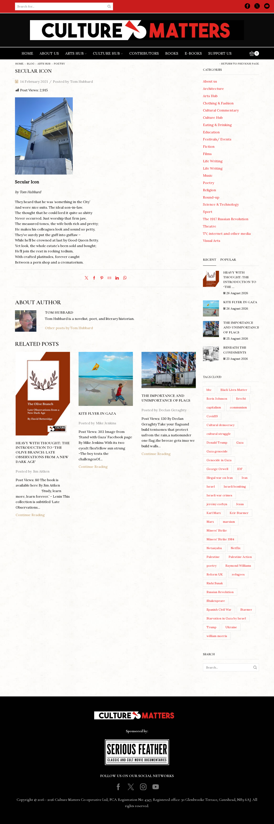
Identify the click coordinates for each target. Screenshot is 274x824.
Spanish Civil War (219, 610)
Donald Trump (217, 442)
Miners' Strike (217, 530)
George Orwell (217, 469)
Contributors (144, 53)
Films (207, 154)
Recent (209, 260)
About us (210, 81)
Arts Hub (74, 53)
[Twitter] (257, 6)
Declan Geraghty (172, 410)
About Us (49, 53)
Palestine (213, 557)
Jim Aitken (41, 471)
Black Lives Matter (233, 390)
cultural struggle (219, 434)
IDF (240, 469)
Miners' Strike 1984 (220, 539)
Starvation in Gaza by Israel (226, 618)
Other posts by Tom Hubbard (69, 328)
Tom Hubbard (81, 81)
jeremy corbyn (217, 504)
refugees (238, 574)
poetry (211, 566)
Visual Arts (211, 240)
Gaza (239, 442)
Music (208, 175)
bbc (209, 390)
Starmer (246, 610)
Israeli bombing (235, 486)
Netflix (235, 548)
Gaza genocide (217, 451)
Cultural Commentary (221, 110)
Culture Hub (106, 53)
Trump (211, 627)
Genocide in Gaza (219, 460)
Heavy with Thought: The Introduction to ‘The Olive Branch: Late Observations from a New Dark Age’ (43, 452)
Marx (210, 522)
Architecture (213, 88)
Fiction (208, 146)
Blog (30, 63)
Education (211, 132)
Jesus (240, 504)
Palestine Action (240, 557)
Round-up (211, 197)
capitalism (214, 407)
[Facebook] (247, 6)
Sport (207, 211)
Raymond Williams (238, 566)
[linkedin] (117, 278)
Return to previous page (240, 63)
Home (27, 53)
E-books (193, 53)
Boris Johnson (217, 399)
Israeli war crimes (219, 495)
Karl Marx (214, 513)
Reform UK (215, 574)
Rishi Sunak (215, 583)
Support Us (220, 53)
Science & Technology (221, 204)
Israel (211, 486)
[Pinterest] (102, 278)
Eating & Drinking (217, 125)
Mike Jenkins (106, 423)
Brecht (241, 399)
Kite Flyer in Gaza (97, 413)
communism (238, 407)
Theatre (209, 226)
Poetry (59, 63)
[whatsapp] (124, 278)
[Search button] (109, 6)
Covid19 (212, 416)
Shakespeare (216, 601)
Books (171, 53)
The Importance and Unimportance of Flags (165, 398)
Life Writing (213, 161)
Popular (228, 260)
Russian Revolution (220, 592)
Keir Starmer (239, 513)
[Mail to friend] (109, 278)
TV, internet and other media (227, 233)
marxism (229, 522)
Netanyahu (214, 548)
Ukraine (231, 627)
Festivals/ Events (217, 139)
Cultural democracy (220, 425)
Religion (209, 190)
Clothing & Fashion (218, 103)
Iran (244, 478)
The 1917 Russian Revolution (225, 219)
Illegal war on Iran (220, 478)
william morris (217, 636)
